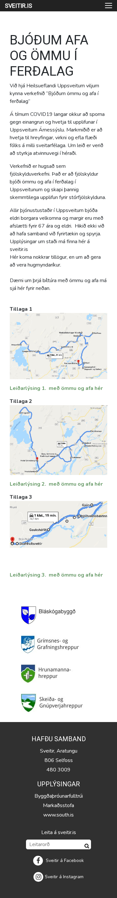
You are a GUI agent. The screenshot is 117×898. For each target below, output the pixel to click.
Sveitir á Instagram (64, 877)
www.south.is (58, 814)
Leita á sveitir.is (58, 832)
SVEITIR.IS (18, 5)
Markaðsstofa (58, 805)
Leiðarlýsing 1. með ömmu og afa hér (56, 388)
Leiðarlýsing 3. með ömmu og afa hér (56, 575)
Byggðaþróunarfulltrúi (58, 796)
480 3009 (58, 769)
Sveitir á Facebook (64, 860)
